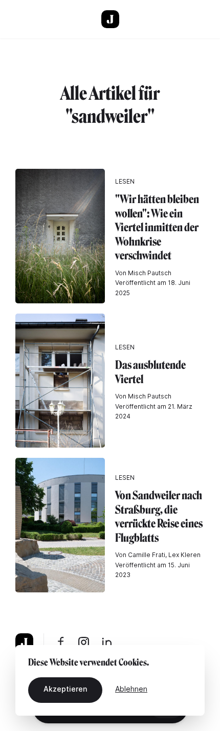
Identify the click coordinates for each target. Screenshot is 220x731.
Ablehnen (131, 688)
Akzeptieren (65, 688)
